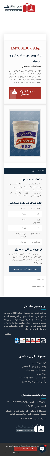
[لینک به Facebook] (6, 452)
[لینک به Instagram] (18, 452)
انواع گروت (41, 374)
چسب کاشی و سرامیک (36, 370)
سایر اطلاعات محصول (38, 286)
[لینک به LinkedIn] (14, 452)
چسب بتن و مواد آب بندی (34, 366)
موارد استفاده (40, 279)
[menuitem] (7, 7)
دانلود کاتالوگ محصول (27, 93)
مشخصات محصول (38, 171)
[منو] (7, 7)
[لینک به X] (10, 452)
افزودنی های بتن (38, 362)
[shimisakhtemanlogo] (21, 7)
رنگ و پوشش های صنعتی (34, 381)
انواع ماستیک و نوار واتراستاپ (32, 377)
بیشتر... (7, 334)
